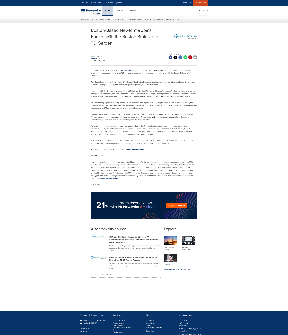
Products (119, 10)
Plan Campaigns (118, 323)
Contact (132, 10)
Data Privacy (183, 325)
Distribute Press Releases (122, 327)
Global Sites (150, 331)
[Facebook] (84, 331)
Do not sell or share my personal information (190, 330)
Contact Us (84, 329)
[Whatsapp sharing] (185, 57)
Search (201, 10)
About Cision (150, 323)
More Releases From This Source (103, 275)
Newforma (126, 70)
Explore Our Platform (120, 321)
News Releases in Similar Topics (175, 269)
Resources (85, 3)
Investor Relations (97, 3)
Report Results (118, 330)
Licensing (167, 264)
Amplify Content (118, 332)
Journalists (109, 3)
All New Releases (185, 321)
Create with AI (118, 325)
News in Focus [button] (87, 19)
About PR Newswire (153, 321)
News (107, 10)
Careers (148, 325)
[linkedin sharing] (180, 57)
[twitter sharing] (175, 58)
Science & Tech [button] (119, 19)
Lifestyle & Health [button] (135, 19)
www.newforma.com (135, 149)
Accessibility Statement (154, 327)
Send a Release (200, 3)
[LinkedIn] (81, 331)
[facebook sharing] (170, 57)
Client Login (187, 3)
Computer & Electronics (186, 248)
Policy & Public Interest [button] (154, 19)
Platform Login (184, 323)
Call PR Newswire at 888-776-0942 (94, 321)
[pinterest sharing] (190, 57)
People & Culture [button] (172, 19)
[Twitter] (86, 331)
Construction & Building (169, 248)
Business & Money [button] (103, 19)
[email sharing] (195, 57)
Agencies (118, 3)
